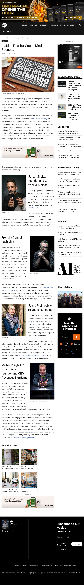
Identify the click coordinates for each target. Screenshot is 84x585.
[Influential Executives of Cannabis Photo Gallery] (70, 299)
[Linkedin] (8, 531)
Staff (5, 53)
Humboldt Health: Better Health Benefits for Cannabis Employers (74, 86)
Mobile (75, 565)
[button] (79, 25)
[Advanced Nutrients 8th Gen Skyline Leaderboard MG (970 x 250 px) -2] (42, 11)
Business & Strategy (67, 25)
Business (33, 25)
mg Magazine (33, 573)
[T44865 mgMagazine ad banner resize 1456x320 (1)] (28, 152)
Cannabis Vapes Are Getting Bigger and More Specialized (68, 132)
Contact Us (67, 565)
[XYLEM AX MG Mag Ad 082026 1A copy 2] (70, 68)
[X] (10, 531)
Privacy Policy (71, 354)
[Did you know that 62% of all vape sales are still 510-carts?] (62, 96)
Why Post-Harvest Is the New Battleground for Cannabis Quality (70, 145)
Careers (24, 565)
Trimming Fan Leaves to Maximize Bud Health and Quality (70, 227)
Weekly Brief (65, 344)
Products (43, 25)
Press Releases (33, 565)
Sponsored (63, 126)
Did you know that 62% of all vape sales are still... (74, 97)
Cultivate (77, 344)
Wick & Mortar (37, 185)
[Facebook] (2, 531)
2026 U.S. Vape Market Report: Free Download (74, 107)
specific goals (33, 208)
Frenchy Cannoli (12, 237)
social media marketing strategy (22, 438)
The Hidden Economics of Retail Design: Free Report (74, 116)
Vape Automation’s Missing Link (69, 151)
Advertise (17, 565)
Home (3, 38)
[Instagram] (5, 531)
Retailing (24, 25)
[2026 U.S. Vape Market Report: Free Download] (62, 107)
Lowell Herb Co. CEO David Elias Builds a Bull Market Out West (69, 247)
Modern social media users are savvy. (32, 356)
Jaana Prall (35, 305)
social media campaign (39, 119)
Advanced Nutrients (15, 377)
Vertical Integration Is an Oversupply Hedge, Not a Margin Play (69, 194)
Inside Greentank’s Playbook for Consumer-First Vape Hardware (69, 156)
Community (53, 25)
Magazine (6, 32)
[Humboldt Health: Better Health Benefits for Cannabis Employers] (62, 84)
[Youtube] (13, 531)
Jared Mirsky (36, 176)
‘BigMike (17, 365)
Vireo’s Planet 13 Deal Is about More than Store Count (69, 210)
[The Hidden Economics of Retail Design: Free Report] (62, 115)
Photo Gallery (65, 287)
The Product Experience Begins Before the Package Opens (69, 180)
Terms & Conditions (46, 565)
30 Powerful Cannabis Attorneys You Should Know (69, 253)
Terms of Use (75, 352)
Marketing (4, 41)
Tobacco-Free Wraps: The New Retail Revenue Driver (69, 139)
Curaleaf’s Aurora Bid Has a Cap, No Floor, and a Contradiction (69, 173)
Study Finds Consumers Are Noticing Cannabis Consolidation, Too (69, 203)
